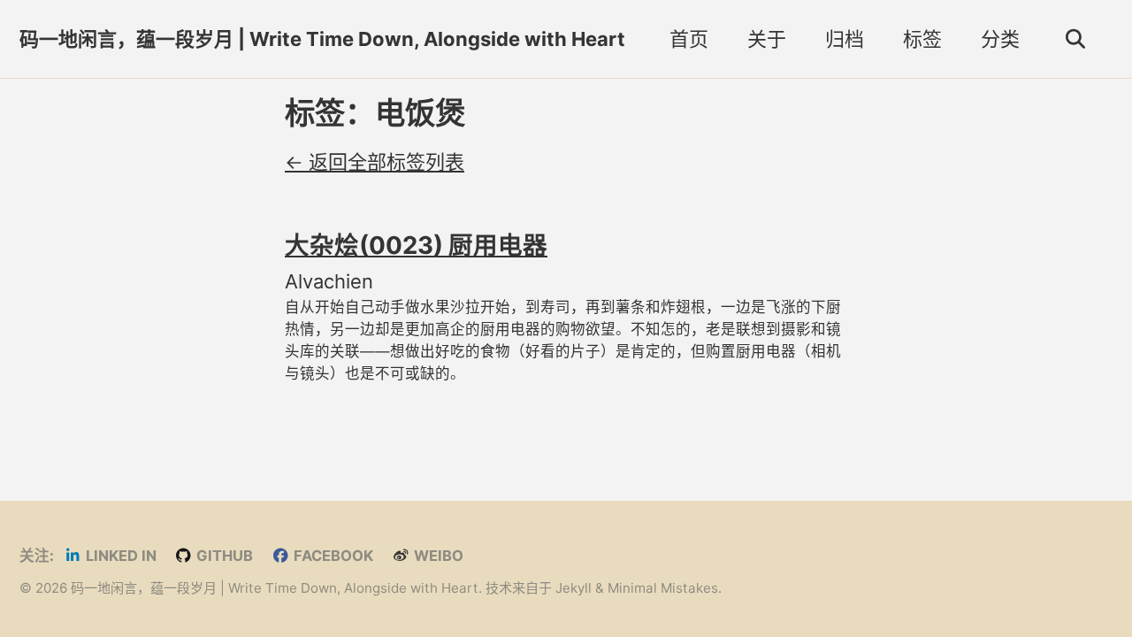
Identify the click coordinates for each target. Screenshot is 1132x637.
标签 (922, 38)
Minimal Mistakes (663, 587)
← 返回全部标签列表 (374, 161)
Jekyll (573, 587)
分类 (1000, 38)
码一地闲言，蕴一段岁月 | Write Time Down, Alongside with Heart (322, 38)
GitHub (223, 555)
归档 (844, 38)
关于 (766, 38)
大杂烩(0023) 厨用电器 (416, 245)
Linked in (119, 555)
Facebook (331, 555)
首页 (688, 38)
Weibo (436, 555)
